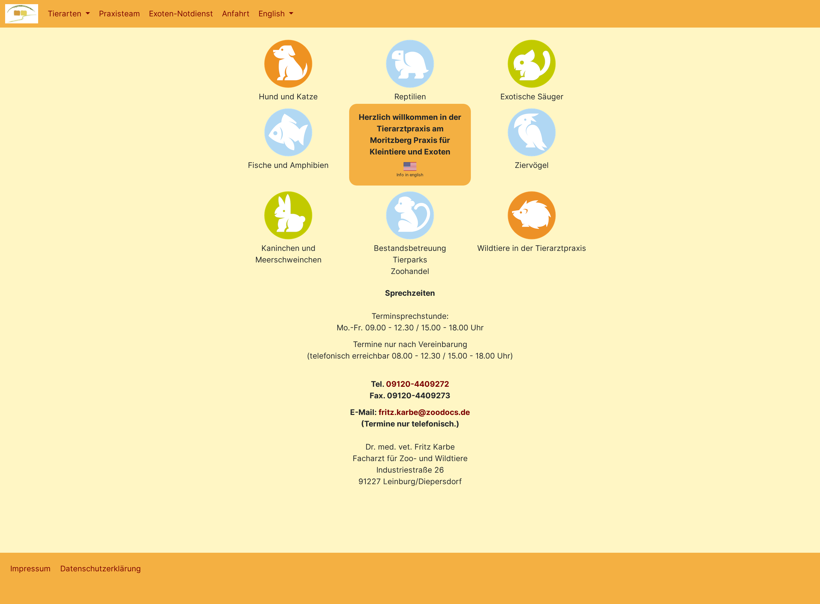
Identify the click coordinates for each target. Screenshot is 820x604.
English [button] (272, 13)
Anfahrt (236, 13)
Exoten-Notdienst (181, 13)
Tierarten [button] (66, 13)
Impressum (30, 568)
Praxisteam (119, 13)
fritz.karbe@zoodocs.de (424, 412)
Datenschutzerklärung (100, 568)
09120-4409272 (417, 384)
